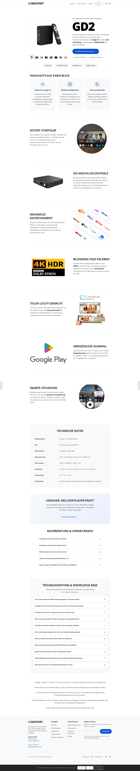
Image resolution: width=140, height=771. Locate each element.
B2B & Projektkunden (74, 725)
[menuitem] (72, 3)
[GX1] (138, 385)
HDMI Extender (56, 734)
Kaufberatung (77, 65)
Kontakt (70, 736)
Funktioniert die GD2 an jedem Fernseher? (53, 539)
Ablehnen (89, 767)
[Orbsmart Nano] (1, 385)
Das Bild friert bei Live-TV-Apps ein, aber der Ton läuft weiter (55, 612)
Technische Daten (62, 65)
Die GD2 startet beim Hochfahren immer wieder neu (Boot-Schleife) (57, 625)
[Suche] (103, 3)
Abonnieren (105, 731)
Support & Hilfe (90, 65)
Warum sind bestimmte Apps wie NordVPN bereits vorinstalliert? (56, 645)
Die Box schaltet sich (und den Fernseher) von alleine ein (53, 638)
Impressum (86, 756)
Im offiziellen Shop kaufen (84, 51)
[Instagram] (110, 756)
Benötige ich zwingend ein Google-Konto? (53, 545)
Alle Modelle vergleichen (68, 517)
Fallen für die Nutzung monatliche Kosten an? (54, 558)
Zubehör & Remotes (57, 737)
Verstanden (81, 767)
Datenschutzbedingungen (91, 738)
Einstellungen (98, 767)
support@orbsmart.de (34, 746)
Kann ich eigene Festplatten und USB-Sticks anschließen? (58, 565)
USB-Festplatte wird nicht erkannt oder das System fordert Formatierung (58, 658)
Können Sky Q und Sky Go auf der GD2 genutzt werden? (53, 651)
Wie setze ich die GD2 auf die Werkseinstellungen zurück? (54, 665)
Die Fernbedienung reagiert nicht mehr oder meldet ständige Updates (57, 632)
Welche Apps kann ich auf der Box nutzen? (53, 552)
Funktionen (48, 65)
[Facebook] (106, 756)
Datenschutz (98, 756)
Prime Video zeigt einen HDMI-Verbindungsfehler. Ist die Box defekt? (57, 599)
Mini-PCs (54, 725)
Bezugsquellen (72, 728)
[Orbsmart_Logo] (36, 3)
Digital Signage (56, 728)
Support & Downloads (71, 732)
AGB (92, 756)
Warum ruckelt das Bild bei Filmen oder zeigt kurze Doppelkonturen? (57, 619)
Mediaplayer (55, 731)
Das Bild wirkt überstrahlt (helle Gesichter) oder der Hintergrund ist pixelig (59, 606)
